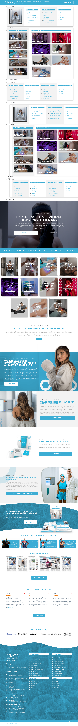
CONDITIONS (12, 82)
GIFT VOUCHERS (13, 79)
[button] (2, 543)
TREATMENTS (12, 27)
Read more (10, 607)
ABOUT (10, 81)
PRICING (11, 101)
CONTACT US (12, 102)
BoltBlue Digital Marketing (16, 723)
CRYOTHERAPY (12, 6)
